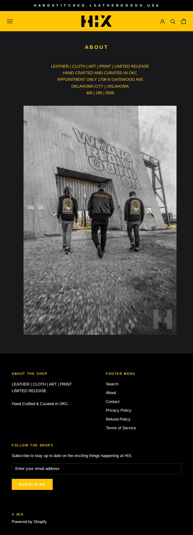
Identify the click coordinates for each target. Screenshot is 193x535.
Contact (113, 401)
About (111, 393)
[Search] (173, 21)
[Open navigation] (10, 21)
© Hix (18, 514)
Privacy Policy (118, 410)
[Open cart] (183, 21)
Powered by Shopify (29, 521)
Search (112, 384)
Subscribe (32, 484)
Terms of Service (121, 428)
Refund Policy (118, 419)
